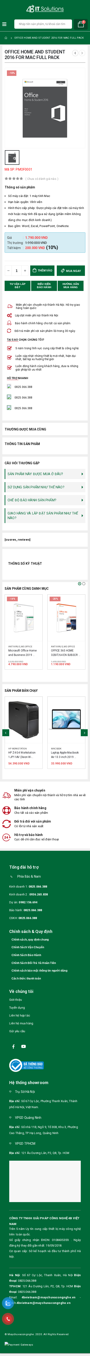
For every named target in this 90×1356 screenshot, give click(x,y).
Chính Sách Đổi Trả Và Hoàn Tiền (34, 966)
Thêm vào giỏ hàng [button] (34, 602)
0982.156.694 (28, 906)
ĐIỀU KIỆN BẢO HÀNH (44, 286)
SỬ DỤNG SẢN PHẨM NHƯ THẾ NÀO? (36, 487)
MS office (26, 646)
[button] (80, 583)
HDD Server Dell (60, 748)
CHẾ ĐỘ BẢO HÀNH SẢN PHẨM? (32, 500)
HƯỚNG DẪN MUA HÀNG (71, 286)
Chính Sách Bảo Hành (26, 959)
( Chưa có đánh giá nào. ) (41, 179)
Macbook (13, 748)
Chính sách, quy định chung (30, 943)
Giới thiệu (15, 1003)
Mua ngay (73, 271)
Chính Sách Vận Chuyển (28, 951)
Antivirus (14, 646)
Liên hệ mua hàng (21, 1027)
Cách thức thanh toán (26, 982)
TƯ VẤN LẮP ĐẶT (18, 286)
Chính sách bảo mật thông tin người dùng (39, 974)
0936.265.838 (38, 898)
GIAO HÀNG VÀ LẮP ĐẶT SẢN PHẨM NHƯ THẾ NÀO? (43, 515)
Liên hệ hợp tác (19, 1019)
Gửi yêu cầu (17, 1035)
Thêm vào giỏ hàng (44, 272)
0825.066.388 (38, 890)
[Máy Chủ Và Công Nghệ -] (45, 9)
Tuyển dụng (17, 1011)
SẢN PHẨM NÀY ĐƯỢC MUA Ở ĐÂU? (35, 474)
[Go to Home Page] (6, 38)
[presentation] (5, 734)
